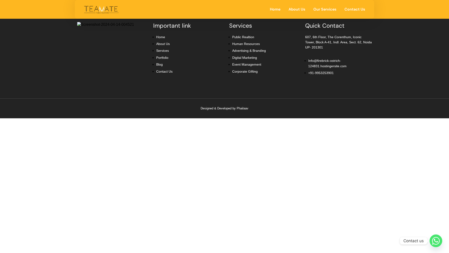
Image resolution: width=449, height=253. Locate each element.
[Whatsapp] (436, 240)
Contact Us (354, 9)
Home (275, 9)
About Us (297, 9)
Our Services (324, 9)
